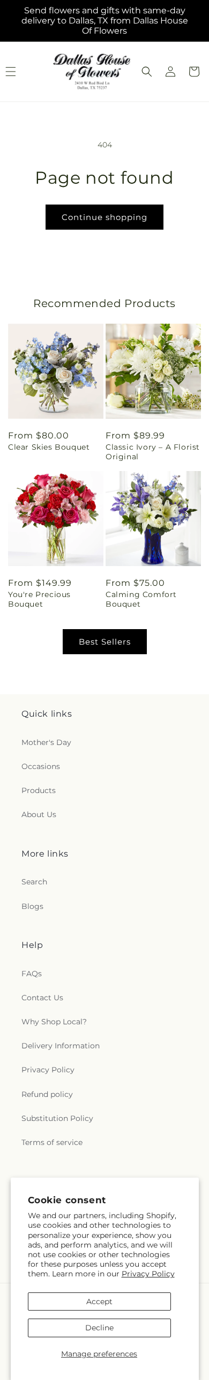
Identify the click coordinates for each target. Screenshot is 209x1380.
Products (38, 790)
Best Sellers (105, 642)
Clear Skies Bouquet (48, 447)
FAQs (31, 973)
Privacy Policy (148, 1274)
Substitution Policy (57, 1118)
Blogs (32, 906)
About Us (38, 814)
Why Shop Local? (54, 1021)
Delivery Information (60, 1045)
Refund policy (47, 1094)
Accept (99, 1301)
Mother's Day (46, 742)
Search (34, 882)
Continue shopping (104, 217)
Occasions (40, 766)
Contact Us (42, 997)
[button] (147, 71)
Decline (99, 1327)
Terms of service (52, 1142)
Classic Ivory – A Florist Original (153, 451)
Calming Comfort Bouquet (141, 599)
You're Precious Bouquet (39, 599)
